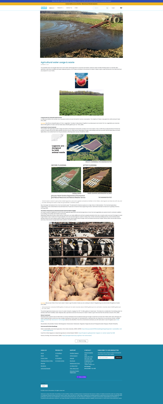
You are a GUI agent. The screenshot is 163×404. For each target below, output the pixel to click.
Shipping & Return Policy (47, 361)
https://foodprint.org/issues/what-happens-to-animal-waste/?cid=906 (96, 333)
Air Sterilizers (58, 358)
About (42, 356)
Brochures (72, 361)
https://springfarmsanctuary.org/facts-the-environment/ (77, 335)
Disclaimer (43, 366)
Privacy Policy (44, 358)
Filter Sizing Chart (74, 368)
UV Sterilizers (58, 353)
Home (42, 353)
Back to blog (82, 341)
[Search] (107, 8)
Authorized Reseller (45, 368)
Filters (56, 356)
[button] (52, 8)
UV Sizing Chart (73, 366)
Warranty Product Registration (74, 371)
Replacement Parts (75, 363)
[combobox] (101, 8)
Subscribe (118, 357)
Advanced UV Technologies (58, 319)
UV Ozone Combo (59, 361)
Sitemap (43, 363)
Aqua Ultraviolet (45, 319)
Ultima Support (73, 356)
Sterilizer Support (74, 353)
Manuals (72, 358)
